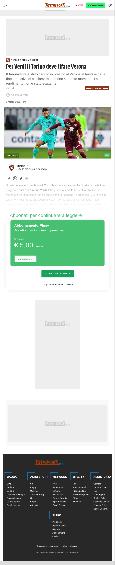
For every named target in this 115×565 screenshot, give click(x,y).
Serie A (25, 60)
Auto (55, 483)
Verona (89, 88)
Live (80, 5)
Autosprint (58, 487)
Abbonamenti (79, 487)
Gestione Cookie (101, 501)
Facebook (42, 546)
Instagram (53, 546)
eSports (34, 505)
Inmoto (56, 491)
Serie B (10, 491)
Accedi (70, 284)
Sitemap (77, 501)
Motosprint (58, 494)
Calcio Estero (13, 501)
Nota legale (99, 494)
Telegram (73, 546)
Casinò (55, 536)
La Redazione (99, 487)
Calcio (16, 60)
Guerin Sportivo (60, 498)
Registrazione (59, 525)
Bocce (33, 501)
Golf (32, 498)
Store (75, 498)
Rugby (33, 487)
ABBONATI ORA (96, 5)
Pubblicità (57, 522)
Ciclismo (34, 491)
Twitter (64, 546)
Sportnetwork (59, 501)
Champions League (16, 494)
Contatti (97, 483)
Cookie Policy (100, 498)
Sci (31, 483)
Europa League (14, 498)
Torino (35, 60)
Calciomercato (14, 505)
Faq (95, 491)
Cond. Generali (100, 508)
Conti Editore (59, 505)
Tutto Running (37, 494)
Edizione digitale (80, 494)
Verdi (105, 88)
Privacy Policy (100, 505)
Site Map (56, 529)
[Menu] (5, 5)
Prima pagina (79, 491)
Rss (74, 483)
